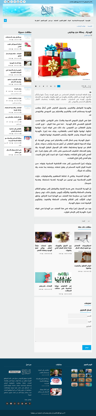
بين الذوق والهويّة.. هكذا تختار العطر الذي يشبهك (63, 247)
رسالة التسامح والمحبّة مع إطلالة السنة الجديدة (42, 381)
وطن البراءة (17, 89)
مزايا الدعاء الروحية (15, 63)
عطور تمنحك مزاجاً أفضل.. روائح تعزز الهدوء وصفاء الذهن (43, 247)
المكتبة (56, 20)
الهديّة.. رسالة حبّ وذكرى (80, 32)
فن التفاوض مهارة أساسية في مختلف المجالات (63, 288)
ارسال (86, 347)
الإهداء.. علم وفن (45, 286)
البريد (89, 321)
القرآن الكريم (62, 20)
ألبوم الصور (44, 20)
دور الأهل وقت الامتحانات (13, 37)
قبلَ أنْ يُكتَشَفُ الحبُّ (14, 98)
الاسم (89, 316)
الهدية (83, 221)
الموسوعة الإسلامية (78, 20)
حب (89, 221)
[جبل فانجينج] (89, 371)
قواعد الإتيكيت (81, 26)
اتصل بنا (37, 20)
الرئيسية (87, 20)
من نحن (50, 20)
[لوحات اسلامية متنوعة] (81, 375)
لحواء (69, 20)
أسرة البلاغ (87, 35)
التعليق (88, 326)
